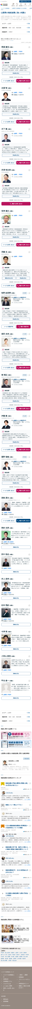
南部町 (21, 956)
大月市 (21, 952)
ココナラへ (4, 1)
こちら (12, 40)
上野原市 (22, 954)
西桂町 (10, 958)
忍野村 (14, 958)
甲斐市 (13, 954)
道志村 (6, 958)
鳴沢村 (24, 958)
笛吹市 (18, 954)
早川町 (12, 956)
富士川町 (25, 956)
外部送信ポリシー (24, 983)
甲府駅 (15, 53)
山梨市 (16, 952)
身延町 (16, 956)
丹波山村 (14, 960)
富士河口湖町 (4, 960)
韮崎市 (25, 952)
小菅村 (9, 960)
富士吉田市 (11, 542)
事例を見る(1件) (9, 278)
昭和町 (2, 958)
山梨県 (15, 51)
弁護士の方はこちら (25, 1)
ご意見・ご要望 (23, 975)
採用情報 (5, 1001)
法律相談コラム (7, 981)
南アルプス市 (4, 954)
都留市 (12, 952)
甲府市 (20, 51)
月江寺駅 (5, 543)
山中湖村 (19, 958)
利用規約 (21, 977)
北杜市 (9, 954)
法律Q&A (5, 979)
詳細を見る (16, 547)
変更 (28, 23)
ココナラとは (7, 983)
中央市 (2, 956)
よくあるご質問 (7, 986)
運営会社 (5, 999)
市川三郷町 (7, 956)
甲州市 (27, 954)
